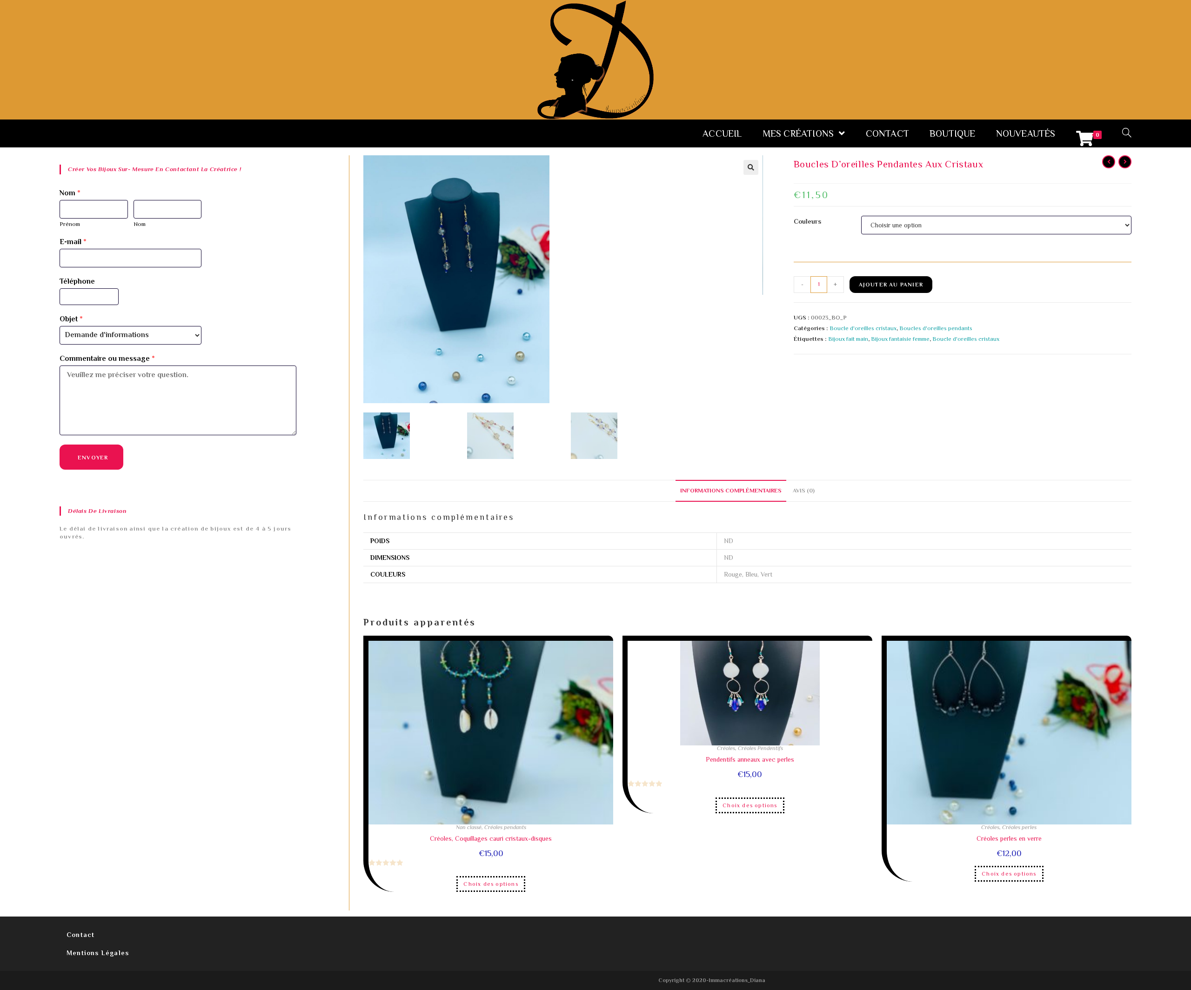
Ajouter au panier (891, 284)
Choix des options (490, 884)
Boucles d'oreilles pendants (935, 328)
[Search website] (1127, 133)
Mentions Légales (98, 953)
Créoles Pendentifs (760, 748)
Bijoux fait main (848, 338)
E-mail (73, 242)
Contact (80, 934)
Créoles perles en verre (1009, 838)
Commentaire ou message (107, 358)
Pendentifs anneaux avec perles (750, 759)
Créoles (726, 748)
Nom (70, 193)
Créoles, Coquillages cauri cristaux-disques (491, 838)
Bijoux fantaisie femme (900, 338)
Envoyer (93, 457)
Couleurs (807, 221)
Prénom (70, 223)
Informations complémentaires (731, 490)
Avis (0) (804, 490)
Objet (71, 319)
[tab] (731, 490)
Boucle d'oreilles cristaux (863, 328)
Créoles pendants (505, 827)
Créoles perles (1019, 827)
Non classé (469, 827)
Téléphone (77, 281)
